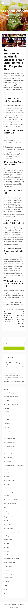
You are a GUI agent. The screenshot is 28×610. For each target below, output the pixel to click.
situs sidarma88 (8, 450)
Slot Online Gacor (19, 75)
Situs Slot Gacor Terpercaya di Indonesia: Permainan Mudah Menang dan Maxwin (13, 377)
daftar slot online (8, 434)
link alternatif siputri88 (9, 574)
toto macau (7, 488)
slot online (6, 495)
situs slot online (8, 524)
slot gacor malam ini (9, 528)
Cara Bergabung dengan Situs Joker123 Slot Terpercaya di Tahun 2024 (8, 316)
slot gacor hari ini (8, 457)
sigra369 (6, 589)
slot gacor (6, 570)
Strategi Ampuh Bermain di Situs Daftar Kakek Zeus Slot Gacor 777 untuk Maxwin (20, 318)
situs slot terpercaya (9, 562)
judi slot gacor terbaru (9, 438)
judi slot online (7, 461)
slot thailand (7, 484)
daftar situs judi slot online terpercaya (14, 465)
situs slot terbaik (8, 539)
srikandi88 (6, 581)
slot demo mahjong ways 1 (11, 499)
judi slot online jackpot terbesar (12, 393)
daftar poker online (9, 473)
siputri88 (6, 507)
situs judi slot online (9, 517)
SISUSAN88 (7, 400)
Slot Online (6, 520)
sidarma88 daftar (8, 577)
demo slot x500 (8, 566)
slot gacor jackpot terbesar (11, 396)
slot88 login (7, 536)
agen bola (6, 469)
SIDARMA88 (7, 415)
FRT (18, 607)
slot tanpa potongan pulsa (10, 492)
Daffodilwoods (14, 11)
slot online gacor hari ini (10, 431)
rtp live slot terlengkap (10, 503)
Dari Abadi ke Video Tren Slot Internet (14, 381)
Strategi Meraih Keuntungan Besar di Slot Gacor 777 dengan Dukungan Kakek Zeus (13, 363)
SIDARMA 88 (7, 423)
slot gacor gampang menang (11, 532)
